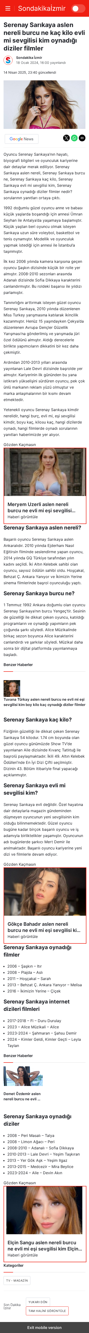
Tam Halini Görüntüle (47, 1311)
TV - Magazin (17, 1280)
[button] (66, 138)
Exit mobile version (44, 1327)
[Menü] (9, 8)
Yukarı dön (37, 1302)
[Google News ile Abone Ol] (21, 139)
